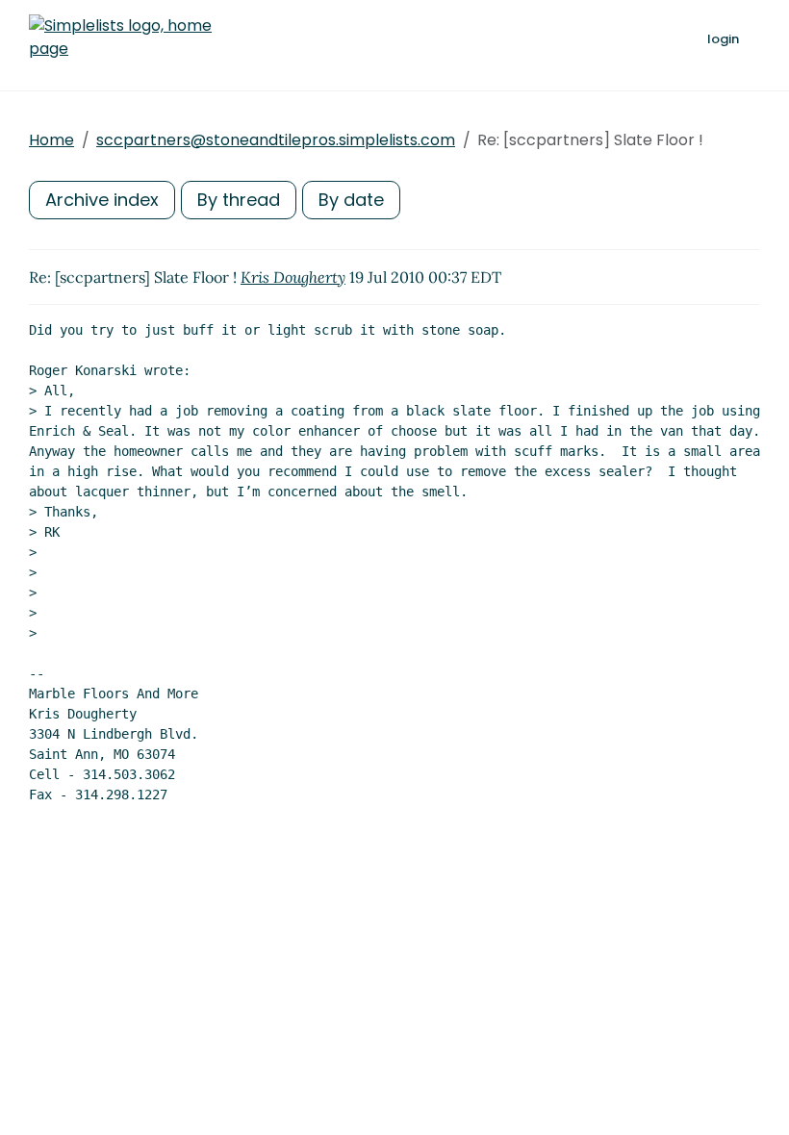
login (723, 39)
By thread (238, 200)
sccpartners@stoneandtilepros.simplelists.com (275, 140)
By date (351, 200)
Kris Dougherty (293, 277)
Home (51, 140)
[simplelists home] (120, 37)
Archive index (102, 200)
